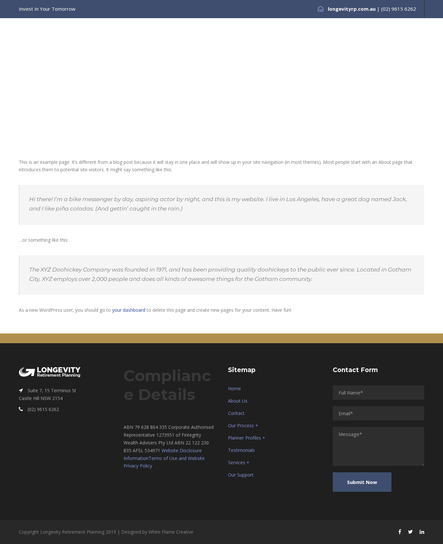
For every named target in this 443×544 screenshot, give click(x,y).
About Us (165, 41)
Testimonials (327, 41)
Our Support (401, 41)
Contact (196, 41)
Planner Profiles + (281, 41)
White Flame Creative (171, 532)
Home (135, 41)
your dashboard (128, 310)
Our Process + (233, 41)
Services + (364, 41)
